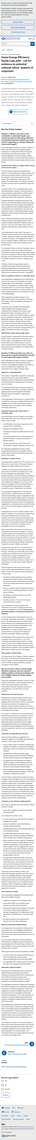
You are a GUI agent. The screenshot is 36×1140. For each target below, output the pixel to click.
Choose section (7, 123)
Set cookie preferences (18, 32)
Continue (5, 1095)
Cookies (26, 1115)
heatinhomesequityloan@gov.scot (16, 1067)
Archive (12, 1115)
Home (3, 49)
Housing (29, 81)
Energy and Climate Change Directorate (18, 79)
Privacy (28, 1119)
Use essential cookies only (18, 27)
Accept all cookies (18, 22)
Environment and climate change (18, 81)
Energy (7, 81)
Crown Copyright (6, 1119)
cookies (8, 3)
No (6, 1085)
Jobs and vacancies (18, 1119)
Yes (6, 1081)
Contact (19, 1115)
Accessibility (4, 1115)
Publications (9, 49)
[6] (32, 272)
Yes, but (7, 1089)
